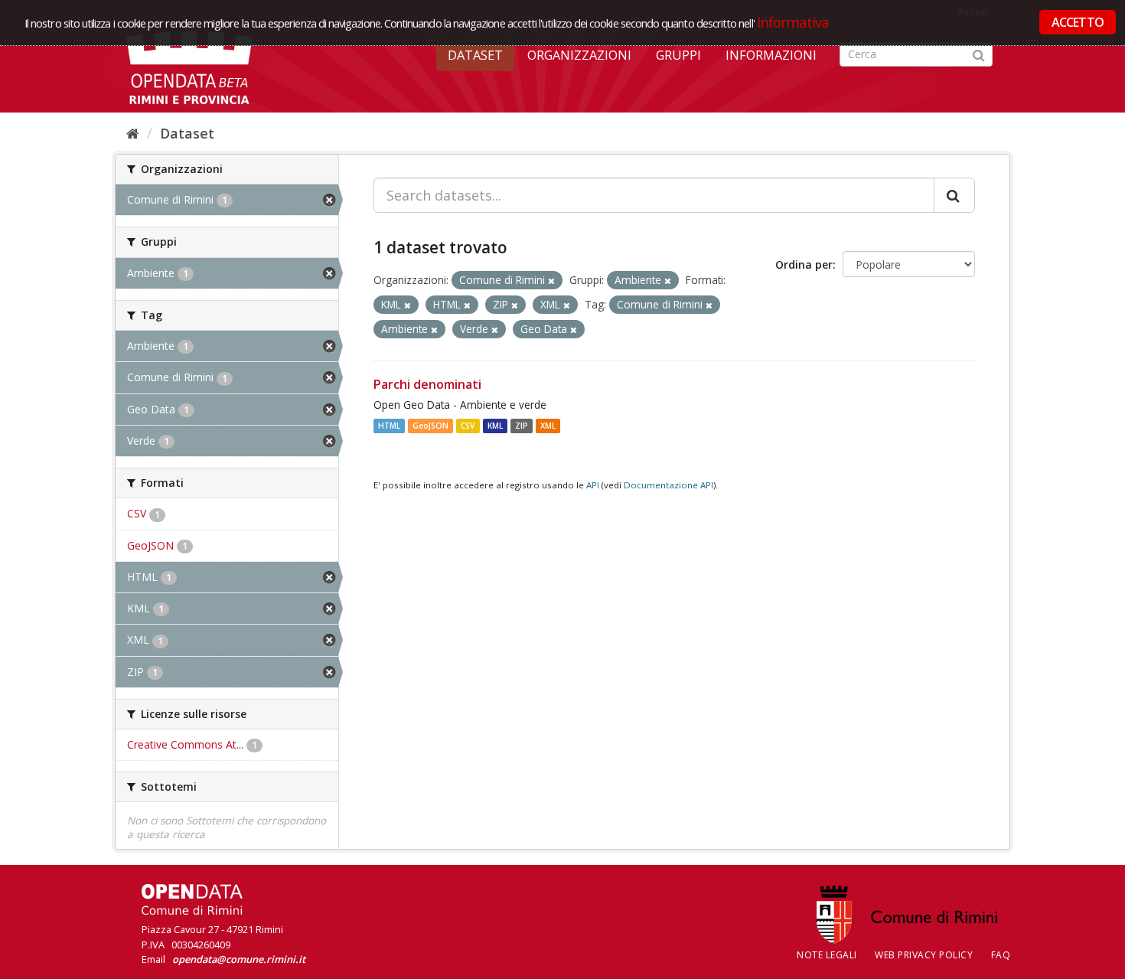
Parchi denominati (427, 384)
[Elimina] (551, 280)
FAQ (1001, 954)
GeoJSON (430, 425)
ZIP (521, 425)
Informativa (793, 21)
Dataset (475, 55)
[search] (954, 195)
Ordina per (804, 264)
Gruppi (678, 55)
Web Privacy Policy (924, 954)
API (592, 485)
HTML (389, 425)
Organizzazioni (579, 55)
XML (548, 425)
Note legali (827, 954)
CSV (467, 425)
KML (495, 425)
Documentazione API (668, 485)
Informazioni (771, 55)
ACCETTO (1078, 22)
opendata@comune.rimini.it (238, 959)
